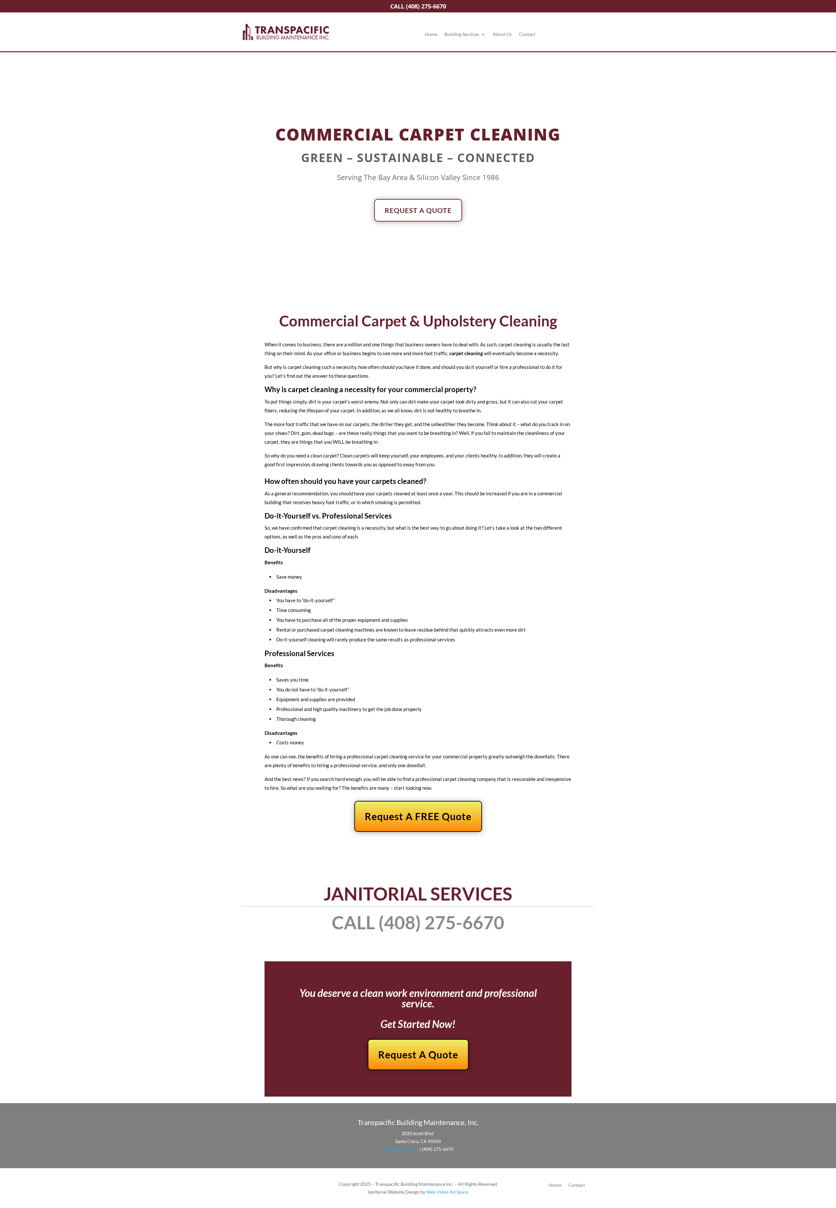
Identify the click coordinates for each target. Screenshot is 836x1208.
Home (431, 34)
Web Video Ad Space (447, 1192)
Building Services (461, 34)
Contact (527, 34)
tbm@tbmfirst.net (401, 1149)
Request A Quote (418, 1054)
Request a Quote (418, 210)
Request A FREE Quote (418, 816)
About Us (502, 34)
